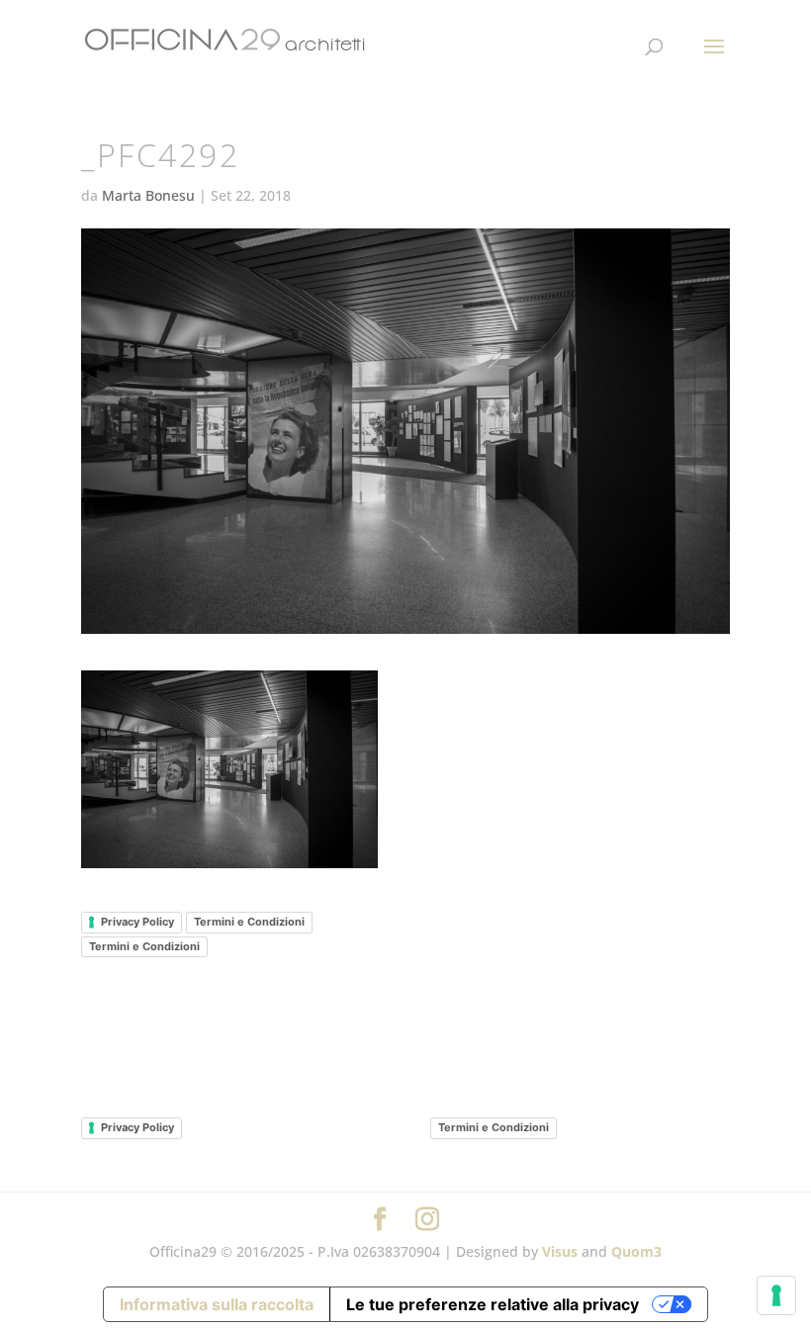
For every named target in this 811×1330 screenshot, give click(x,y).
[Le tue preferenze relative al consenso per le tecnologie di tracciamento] (776, 1295)
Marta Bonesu (148, 195)
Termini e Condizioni (249, 922)
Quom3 (636, 1251)
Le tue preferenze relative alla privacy (492, 1304)
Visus (560, 1251)
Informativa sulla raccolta (217, 1304)
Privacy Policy (137, 922)
